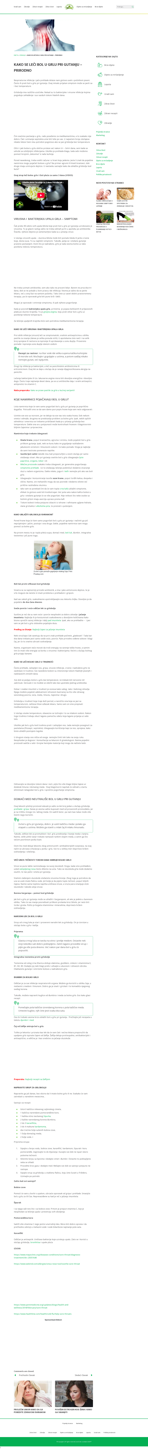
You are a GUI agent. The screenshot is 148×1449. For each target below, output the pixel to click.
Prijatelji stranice (103, 132)
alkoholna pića (43, 506)
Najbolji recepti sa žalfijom (37, 1079)
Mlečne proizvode (28, 464)
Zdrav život (50, 6)
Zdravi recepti (38, 6)
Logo (69, 7)
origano (33, 461)
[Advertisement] (53, 116)
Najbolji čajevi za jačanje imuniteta (48, 629)
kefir (67, 471)
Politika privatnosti (103, 174)
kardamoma (40, 1126)
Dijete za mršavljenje (84, 6)
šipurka (47, 1116)
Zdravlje (27, 6)
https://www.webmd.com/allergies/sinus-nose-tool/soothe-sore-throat (47, 1263)
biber (41, 461)
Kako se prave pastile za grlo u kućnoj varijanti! (53, 390)
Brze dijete (99, 6)
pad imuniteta (54, 620)
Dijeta (16, 55)
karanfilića (31, 1123)
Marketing (100, 135)
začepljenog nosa (27, 869)
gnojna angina (50, 311)
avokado (84, 1442)
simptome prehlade (29, 467)
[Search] (132, 7)
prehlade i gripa (21, 809)
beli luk (68, 532)
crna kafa (64, 488)
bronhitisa (35, 1242)
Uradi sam (17, 6)
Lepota (59, 6)
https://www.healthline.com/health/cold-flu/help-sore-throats (43, 1314)
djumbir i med (27, 1020)
